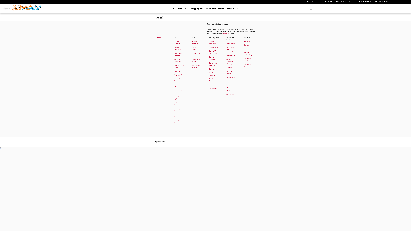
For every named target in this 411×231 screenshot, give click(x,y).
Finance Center (214, 47)
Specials (212, 69)
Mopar (215, 8)
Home (159, 37)
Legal (250, 141)
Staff (245, 49)
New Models (178, 71)
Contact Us (247, 45)
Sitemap (240, 141)
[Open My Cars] (310, 8)
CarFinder (212, 85)
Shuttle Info (230, 91)
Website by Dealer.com (160, 142)
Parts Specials (231, 55)
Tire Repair (229, 67)
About (230, 8)
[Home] (6, 8)
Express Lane (230, 81)
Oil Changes (230, 94)
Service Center (231, 77)
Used (186, 8)
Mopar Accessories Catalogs (230, 61)
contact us (225, 34)
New (180, 8)
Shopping (197, 8)
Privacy (216, 141)
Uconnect (178, 75)
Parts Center (230, 43)
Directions (205, 141)
